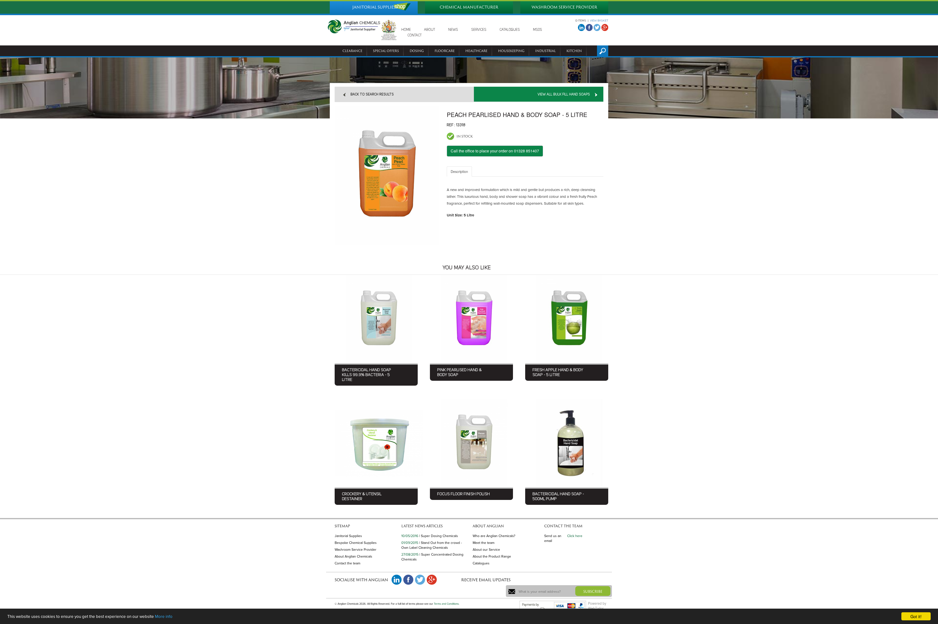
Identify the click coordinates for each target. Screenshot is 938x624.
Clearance (352, 50)
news (453, 30)
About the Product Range (492, 556)
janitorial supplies (373, 7)
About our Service (486, 550)
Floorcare (445, 50)
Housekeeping (511, 50)
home (406, 30)
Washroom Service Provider (355, 550)
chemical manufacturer (469, 7)
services (478, 30)
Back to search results (372, 94)
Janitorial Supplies (348, 536)
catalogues (510, 30)
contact (414, 35)
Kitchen (574, 50)
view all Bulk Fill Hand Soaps (564, 94)
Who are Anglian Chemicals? (494, 536)
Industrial (545, 50)
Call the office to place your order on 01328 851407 (495, 151)
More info (163, 616)
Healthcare (476, 50)
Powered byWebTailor (597, 606)
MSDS (537, 30)
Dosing (417, 50)
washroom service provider (564, 7)
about (429, 30)
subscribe (592, 591)
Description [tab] (459, 171)
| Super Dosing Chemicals (438, 536)
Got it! (916, 616)
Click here (574, 536)
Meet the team (483, 543)
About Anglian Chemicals (353, 556)
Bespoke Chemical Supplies (356, 543)
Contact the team (347, 563)
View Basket (599, 20)
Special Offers (386, 50)
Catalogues (481, 563)
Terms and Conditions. (446, 603)
